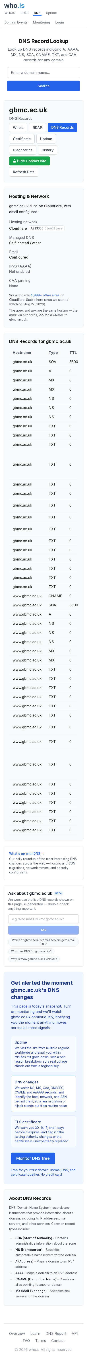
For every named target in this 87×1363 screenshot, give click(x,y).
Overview (17, 1333)
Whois (18, 127)
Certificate (22, 139)
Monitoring (41, 22)
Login (59, 22)
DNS (37, 13)
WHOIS (9, 13)
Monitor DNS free (33, 1158)
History (48, 150)
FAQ (26, 1340)
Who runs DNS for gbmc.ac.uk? (31, 951)
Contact (57, 1340)
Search (44, 86)
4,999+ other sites (45, 295)
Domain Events (16, 22)
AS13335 (46, 228)
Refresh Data (24, 172)
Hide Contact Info (31, 161)
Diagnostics (22, 150)
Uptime (51, 13)
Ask (43, 930)
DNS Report (56, 1333)
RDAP (25, 13)
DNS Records (62, 127)
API (75, 1333)
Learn (35, 1333)
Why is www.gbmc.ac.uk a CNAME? (34, 959)
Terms (40, 1340)
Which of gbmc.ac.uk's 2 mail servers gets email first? (43, 941)
